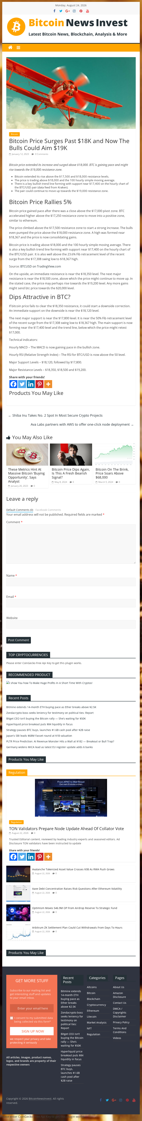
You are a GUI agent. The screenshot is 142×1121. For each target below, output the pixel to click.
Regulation (16, 822)
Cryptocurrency (96, 1005)
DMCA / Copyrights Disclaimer (119, 1012)
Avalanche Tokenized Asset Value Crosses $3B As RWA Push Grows (73, 869)
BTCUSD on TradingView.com (40, 266)
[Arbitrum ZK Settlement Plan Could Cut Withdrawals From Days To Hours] (18, 926)
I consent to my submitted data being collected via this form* (33, 1019)
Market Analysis (96, 1022)
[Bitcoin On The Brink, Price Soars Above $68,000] (115, 446)
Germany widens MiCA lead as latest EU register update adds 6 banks (49, 747)
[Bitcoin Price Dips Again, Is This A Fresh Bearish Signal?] (71, 446)
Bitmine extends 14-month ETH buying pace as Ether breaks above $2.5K (51, 707)
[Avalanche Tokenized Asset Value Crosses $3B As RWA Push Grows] (18, 867)
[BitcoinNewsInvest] (10, 47)
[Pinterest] (39, 384)
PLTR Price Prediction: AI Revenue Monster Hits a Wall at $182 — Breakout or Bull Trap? (60, 741)
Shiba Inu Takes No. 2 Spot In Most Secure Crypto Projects (55, 415)
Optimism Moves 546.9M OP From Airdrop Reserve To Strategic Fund (74, 908)
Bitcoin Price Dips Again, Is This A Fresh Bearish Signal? (71, 473)
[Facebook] (13, 384)
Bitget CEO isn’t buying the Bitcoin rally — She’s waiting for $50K (46, 718)
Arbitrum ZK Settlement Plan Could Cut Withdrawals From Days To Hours (77, 927)
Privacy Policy (121, 1022)
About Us (118, 987)
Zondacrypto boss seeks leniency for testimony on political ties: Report (50, 713)
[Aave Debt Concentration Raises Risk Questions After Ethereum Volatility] (18, 887)
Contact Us (119, 1002)
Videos (117, 1038)
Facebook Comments (48, 510)
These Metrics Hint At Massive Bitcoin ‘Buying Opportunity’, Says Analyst (26, 475)
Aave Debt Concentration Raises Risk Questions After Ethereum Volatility (77, 888)
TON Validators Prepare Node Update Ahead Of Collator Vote (66, 828)
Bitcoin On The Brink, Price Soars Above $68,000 (112, 473)
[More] (48, 384)
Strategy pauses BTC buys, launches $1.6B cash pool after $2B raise (48, 730)
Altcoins (92, 987)
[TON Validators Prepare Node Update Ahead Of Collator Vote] (71, 781)
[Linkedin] (31, 384)
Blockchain (93, 999)
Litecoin (92, 1016)
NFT (89, 1028)
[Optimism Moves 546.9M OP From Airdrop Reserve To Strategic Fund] (18, 906)
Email (11, 597)
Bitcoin (14, 134)
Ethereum (93, 1010)
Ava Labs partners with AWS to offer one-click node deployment (82, 424)
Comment (14, 522)
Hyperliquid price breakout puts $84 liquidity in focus (39, 724)
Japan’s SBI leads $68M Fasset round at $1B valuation (39, 735)
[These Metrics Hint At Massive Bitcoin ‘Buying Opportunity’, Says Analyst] (27, 446)
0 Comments (41, 154)
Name (11, 575)
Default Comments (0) (19, 510)
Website (12, 618)
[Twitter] (22, 384)
